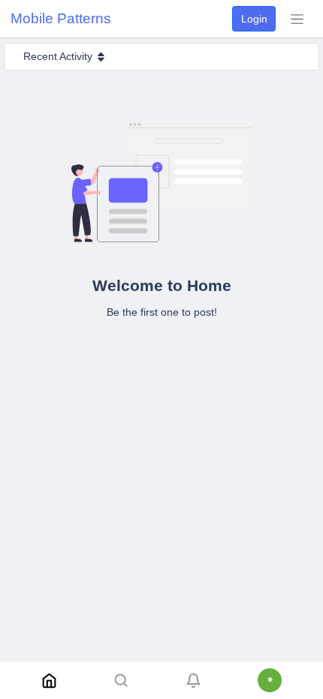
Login (254, 19)
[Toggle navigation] (296, 18)
